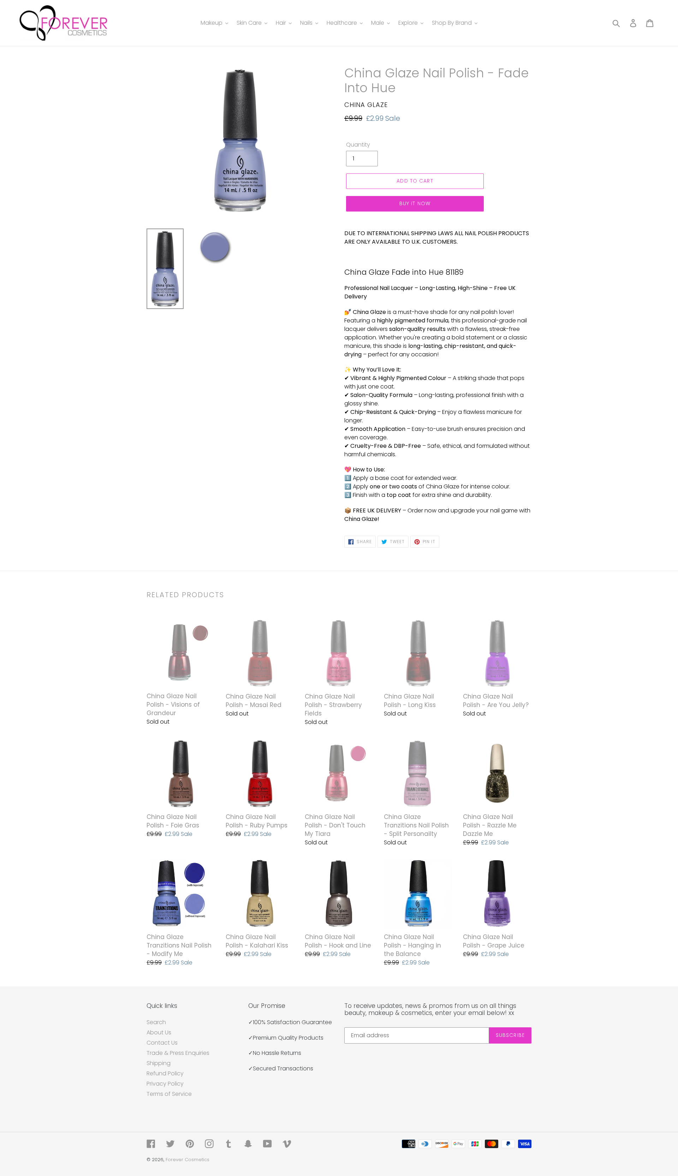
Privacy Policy (165, 1084)
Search (156, 1022)
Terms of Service (169, 1094)
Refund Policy (165, 1073)
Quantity (358, 145)
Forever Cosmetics (187, 1159)
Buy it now (414, 203)
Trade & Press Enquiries (178, 1053)
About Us (159, 1032)
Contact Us (162, 1043)
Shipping (159, 1063)
